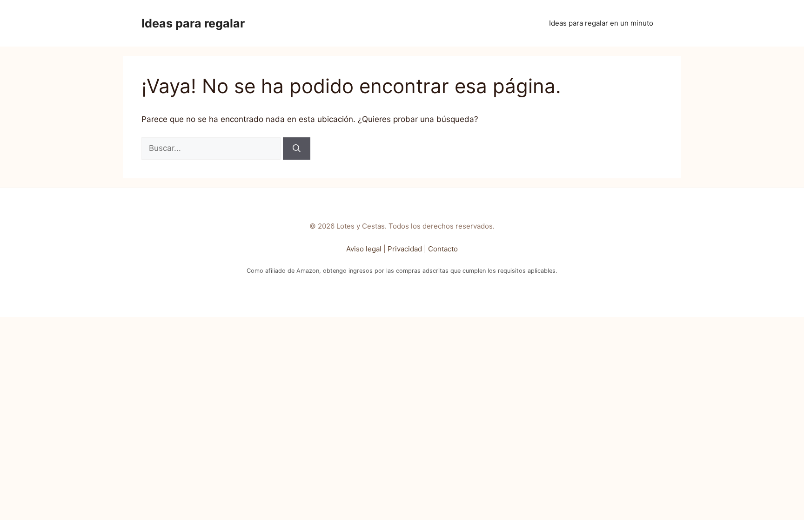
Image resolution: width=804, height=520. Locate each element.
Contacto (443, 248)
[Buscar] (296, 148)
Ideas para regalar (193, 23)
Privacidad (405, 248)
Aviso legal (364, 248)
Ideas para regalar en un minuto (601, 23)
